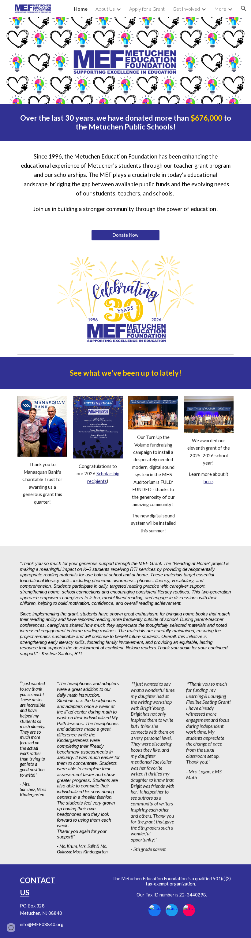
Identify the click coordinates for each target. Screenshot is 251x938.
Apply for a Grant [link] (147, 9)
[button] (243, 8)
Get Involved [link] (186, 9)
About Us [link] (105, 9)
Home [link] (81, 9)
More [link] (220, 9)
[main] (125, 122)
